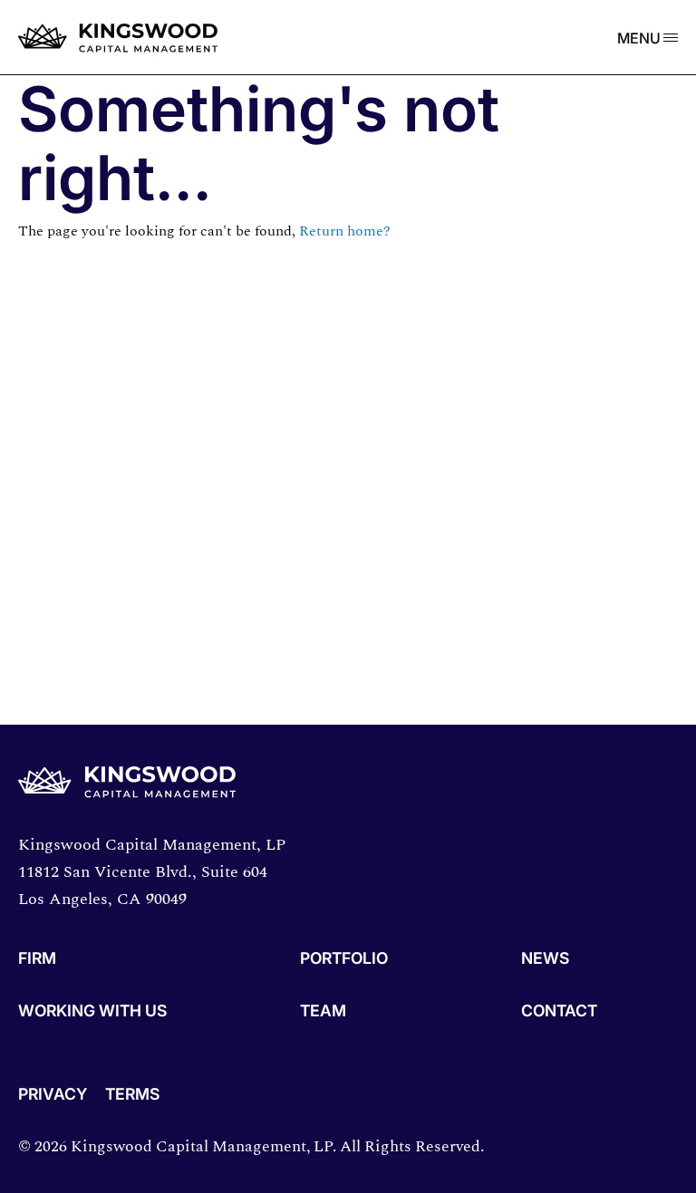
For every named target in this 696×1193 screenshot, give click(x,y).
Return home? (345, 231)
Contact (559, 1011)
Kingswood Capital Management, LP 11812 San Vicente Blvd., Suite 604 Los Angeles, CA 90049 (151, 871)
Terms (132, 1094)
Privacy (52, 1094)
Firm (37, 958)
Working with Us (92, 1011)
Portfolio (344, 958)
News (545, 958)
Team (323, 1011)
